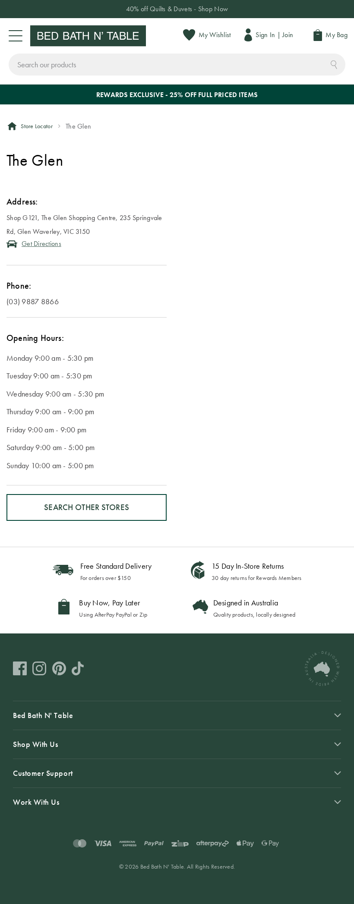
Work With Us (36, 802)
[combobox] (177, 65)
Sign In (265, 34)
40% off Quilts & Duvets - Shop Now (177, 8)
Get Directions (41, 243)
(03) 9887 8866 (32, 301)
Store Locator (37, 126)
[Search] (334, 64)
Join (287, 34)
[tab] (177, 801)
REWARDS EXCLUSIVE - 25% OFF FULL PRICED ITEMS (177, 94)
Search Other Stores (86, 507)
